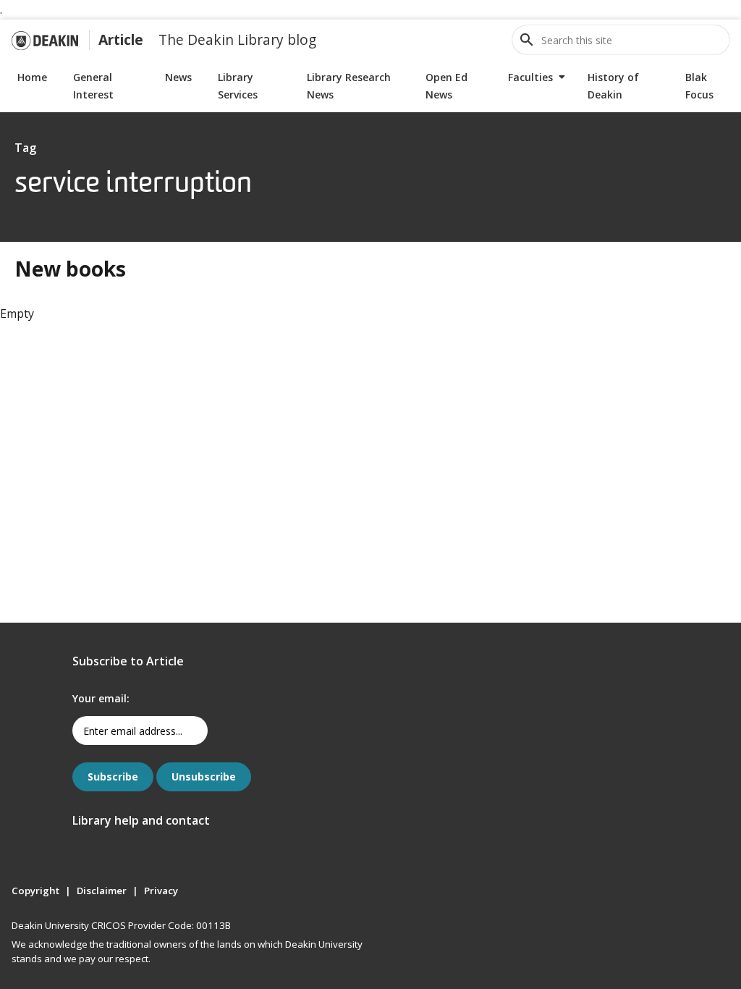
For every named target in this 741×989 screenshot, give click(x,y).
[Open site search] (526, 39)
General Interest (93, 85)
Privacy (161, 890)
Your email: (101, 698)
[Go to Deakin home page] (45, 40)
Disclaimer (102, 890)
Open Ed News (446, 85)
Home (32, 77)
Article (120, 39)
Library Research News (349, 85)
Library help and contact (141, 820)
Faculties (530, 77)
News (178, 77)
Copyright (35, 890)
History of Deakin (613, 85)
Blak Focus (699, 85)
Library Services (238, 85)
